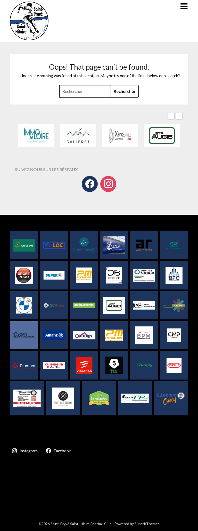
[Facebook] (89, 184)
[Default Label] (108, 184)
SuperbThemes (147, 523)
